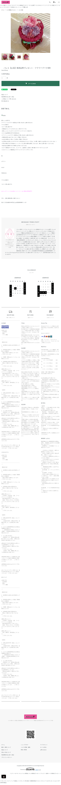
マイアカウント (43, 744)
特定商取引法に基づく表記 (7, 96)
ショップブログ (24, 744)
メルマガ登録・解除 (25, 747)
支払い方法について (6, 752)
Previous (13, 33)
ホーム (2, 10)
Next (48, 33)
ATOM (25, 749)
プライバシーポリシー (6, 757)
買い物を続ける (5, 101)
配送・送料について (6, 747)
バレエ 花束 (20, 10)
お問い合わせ (43, 749)
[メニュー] (59, 2)
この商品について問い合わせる (8, 99)
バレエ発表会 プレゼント (11, 10)
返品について (4, 94)
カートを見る (43, 747)
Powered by (22, 769)
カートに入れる (32, 83)
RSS (22, 749)
